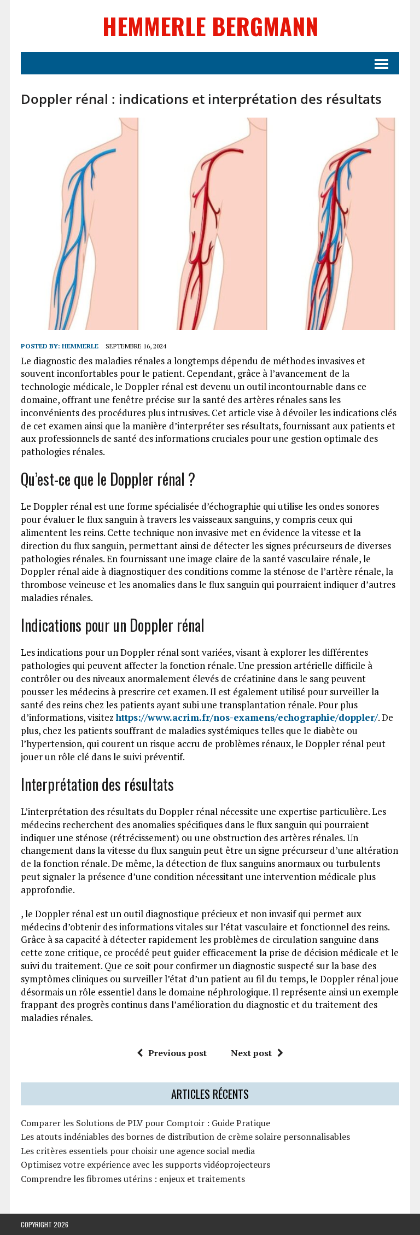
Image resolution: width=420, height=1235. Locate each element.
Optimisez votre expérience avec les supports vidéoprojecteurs (145, 1164)
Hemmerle (80, 346)
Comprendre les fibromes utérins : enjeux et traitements (133, 1179)
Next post (251, 1053)
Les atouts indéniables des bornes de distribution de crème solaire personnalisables (185, 1137)
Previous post (177, 1053)
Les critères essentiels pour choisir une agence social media (138, 1151)
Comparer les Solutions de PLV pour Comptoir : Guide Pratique (145, 1123)
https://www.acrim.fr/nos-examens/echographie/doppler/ (247, 717)
